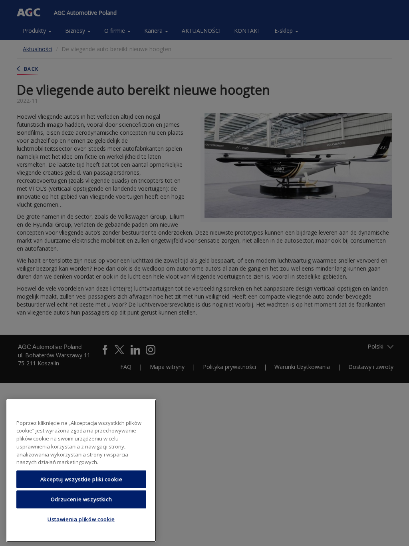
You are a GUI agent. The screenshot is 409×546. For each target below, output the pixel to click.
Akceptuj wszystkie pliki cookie (81, 479)
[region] (81, 470)
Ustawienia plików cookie (81, 519)
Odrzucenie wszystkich (81, 499)
